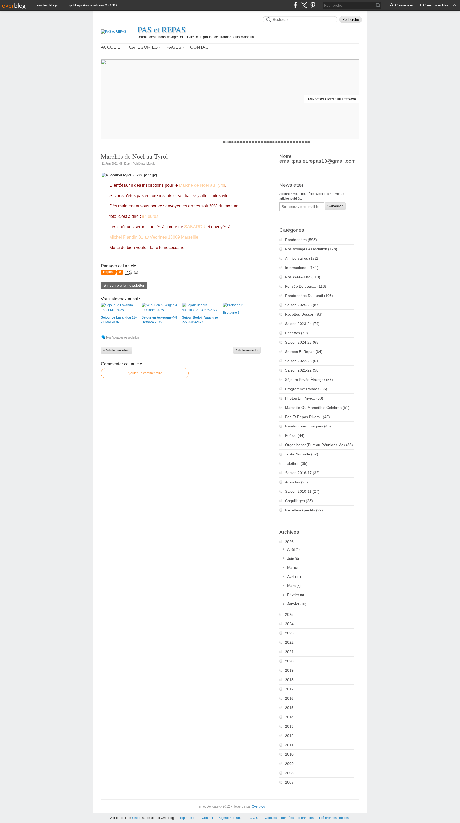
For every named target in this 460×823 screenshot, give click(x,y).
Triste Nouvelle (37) (301, 454)
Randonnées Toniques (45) (308, 426)
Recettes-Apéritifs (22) (304, 510)
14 (262, 142)
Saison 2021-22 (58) (302, 370)
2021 (289, 652)
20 (279, 142)
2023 (289, 633)
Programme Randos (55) (306, 389)
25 (294, 142)
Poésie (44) (295, 435)
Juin (290, 558)
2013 (289, 726)
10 (250, 142)
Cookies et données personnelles (289, 818)
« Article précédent (116, 350)
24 (291, 142)
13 (259, 142)
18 (273, 142)
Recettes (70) (296, 333)
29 (306, 142)
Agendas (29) (296, 482)
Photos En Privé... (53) (304, 398)
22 (285, 142)
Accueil (110, 47)
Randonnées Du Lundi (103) (309, 296)
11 (253, 142)
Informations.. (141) (301, 268)
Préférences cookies (334, 818)
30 (308, 142)
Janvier (293, 604)
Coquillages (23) (299, 501)
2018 (289, 680)
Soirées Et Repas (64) (303, 351)
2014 (289, 717)
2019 (289, 670)
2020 (289, 661)
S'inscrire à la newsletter (124, 285)
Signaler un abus (231, 818)
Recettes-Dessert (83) (303, 314)
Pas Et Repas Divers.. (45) (307, 417)
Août (291, 549)
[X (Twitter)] (304, 5)
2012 (289, 736)
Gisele (136, 818)
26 (297, 142)
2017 (289, 689)
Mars (291, 586)
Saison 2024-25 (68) (302, 342)
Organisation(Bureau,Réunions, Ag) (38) (319, 445)
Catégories (143, 47)
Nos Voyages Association (122, 337)
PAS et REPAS (162, 29)
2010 (289, 754)
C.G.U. (254, 818)
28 (303, 142)
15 (265, 142)
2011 (289, 745)
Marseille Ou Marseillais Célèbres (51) (317, 407)
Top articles (188, 818)
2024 (289, 624)
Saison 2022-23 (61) (302, 361)
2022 (289, 642)
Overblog (258, 806)
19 (276, 142)
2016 (289, 698)
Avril (290, 577)
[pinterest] (313, 5)
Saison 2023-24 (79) (302, 323)
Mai (290, 567)
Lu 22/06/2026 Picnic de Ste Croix (327, 99)
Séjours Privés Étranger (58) (309, 379)
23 (288, 142)
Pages (173, 47)
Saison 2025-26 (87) (302, 305)
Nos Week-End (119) (302, 277)
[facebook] (295, 5)
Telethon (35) (296, 463)
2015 (289, 708)
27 (300, 142)
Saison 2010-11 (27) (302, 491)
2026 (289, 542)
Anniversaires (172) (301, 258)
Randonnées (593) (301, 240)
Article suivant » (247, 350)
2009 (289, 763)
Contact (200, 47)
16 (267, 142)
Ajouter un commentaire (145, 373)
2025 (289, 614)
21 (282, 142)
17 (270, 142)
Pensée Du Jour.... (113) (305, 286)
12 (256, 142)
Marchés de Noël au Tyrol (134, 156)
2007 (289, 782)
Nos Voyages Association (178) (311, 249)
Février (293, 595)
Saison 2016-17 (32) (302, 473)
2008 (289, 773)
